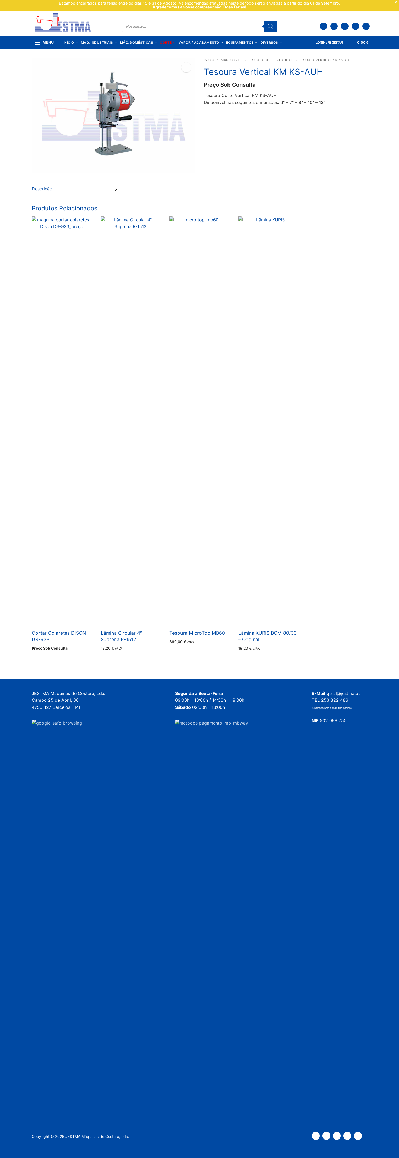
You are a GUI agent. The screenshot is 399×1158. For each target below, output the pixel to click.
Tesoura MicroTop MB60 (197, 633)
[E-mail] (366, 26)
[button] (186, 67)
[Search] (270, 26)
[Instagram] (355, 26)
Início (209, 60)
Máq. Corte (231, 60)
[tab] (75, 189)
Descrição (42, 188)
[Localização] (323, 26)
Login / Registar (329, 42)
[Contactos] (334, 26)
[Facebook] (344, 26)
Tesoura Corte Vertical (270, 60)
